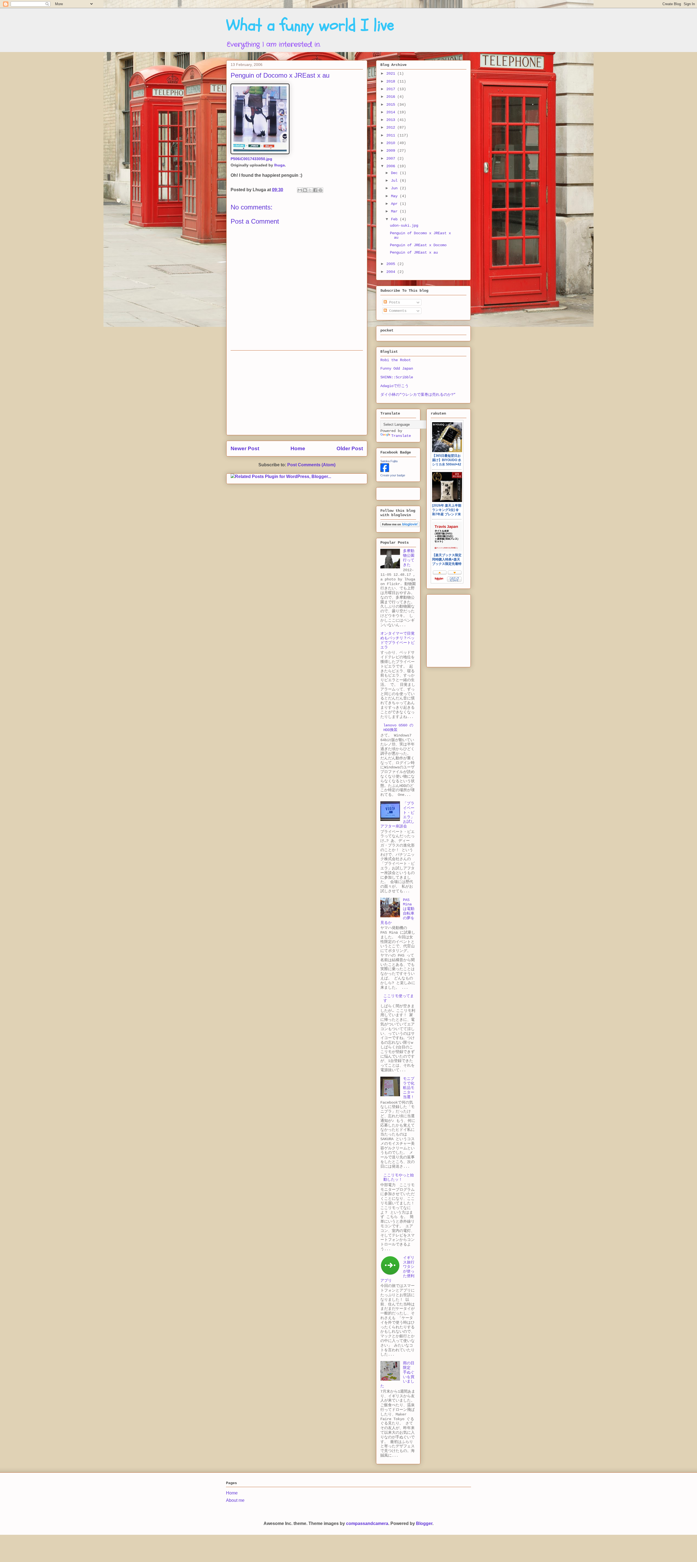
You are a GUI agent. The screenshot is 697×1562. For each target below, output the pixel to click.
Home (298, 448)
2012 (391, 127)
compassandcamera (367, 1523)
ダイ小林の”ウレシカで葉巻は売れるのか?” (418, 394)
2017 (391, 89)
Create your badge (392, 475)
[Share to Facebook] (315, 190)
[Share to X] (310, 190)
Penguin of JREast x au (414, 252)
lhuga (279, 165)
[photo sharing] (260, 152)
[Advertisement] (297, 393)
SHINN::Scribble (396, 377)
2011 (391, 135)
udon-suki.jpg (404, 225)
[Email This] (299, 190)
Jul (395, 180)
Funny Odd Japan (396, 368)
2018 (391, 81)
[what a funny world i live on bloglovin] (400, 526)
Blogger (424, 1523)
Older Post (350, 448)
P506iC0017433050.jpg (251, 159)
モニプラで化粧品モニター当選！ (408, 1088)
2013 (391, 120)
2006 (391, 166)
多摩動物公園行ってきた (408, 558)
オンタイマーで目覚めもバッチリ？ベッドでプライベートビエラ (397, 640)
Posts (393, 302)
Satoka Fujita (389, 461)
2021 (391, 73)
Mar (395, 211)
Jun (395, 188)
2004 (391, 272)
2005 (391, 264)
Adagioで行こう (394, 386)
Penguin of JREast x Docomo (418, 245)
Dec (395, 173)
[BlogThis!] (305, 190)
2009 (391, 150)
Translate (401, 436)
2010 (391, 143)
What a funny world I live (310, 25)
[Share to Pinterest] (320, 190)
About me (235, 1500)
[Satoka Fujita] (384, 471)
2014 (391, 112)
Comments (396, 311)
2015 (391, 104)
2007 (391, 158)
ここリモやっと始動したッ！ (398, 1177)
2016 (391, 97)
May (395, 196)
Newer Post (245, 448)
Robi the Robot (395, 360)
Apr (395, 204)
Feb (395, 219)
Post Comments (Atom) (311, 464)
